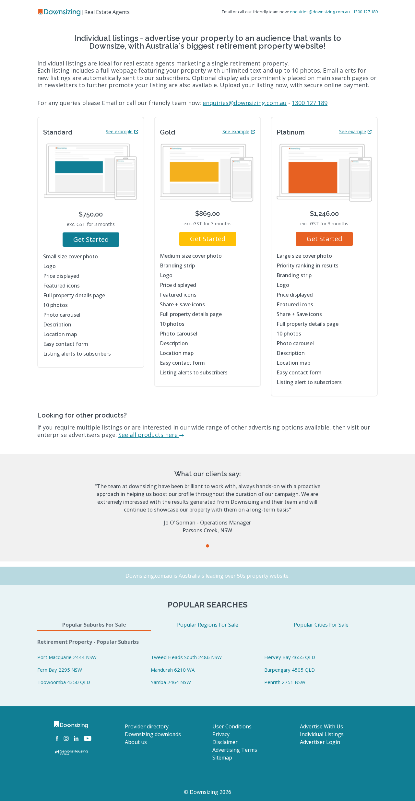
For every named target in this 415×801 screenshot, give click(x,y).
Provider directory (147, 726)
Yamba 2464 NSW (171, 682)
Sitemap (222, 757)
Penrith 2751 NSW (284, 682)
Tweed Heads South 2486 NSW (186, 657)
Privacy (221, 734)
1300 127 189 (365, 12)
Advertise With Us (321, 726)
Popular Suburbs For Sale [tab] (94, 624)
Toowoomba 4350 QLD (63, 682)
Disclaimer (225, 742)
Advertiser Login (320, 742)
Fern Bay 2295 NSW (59, 669)
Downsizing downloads (153, 734)
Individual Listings (322, 734)
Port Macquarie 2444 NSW (67, 657)
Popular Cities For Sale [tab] (321, 624)
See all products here (148, 435)
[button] (207, 546)
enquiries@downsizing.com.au (320, 12)
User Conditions (232, 726)
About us (136, 742)
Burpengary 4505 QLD (289, 669)
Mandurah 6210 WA (173, 669)
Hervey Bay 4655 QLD (289, 657)
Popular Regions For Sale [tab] (207, 624)
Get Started (91, 239)
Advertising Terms (234, 749)
